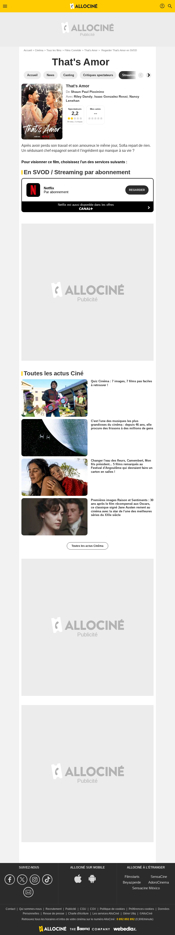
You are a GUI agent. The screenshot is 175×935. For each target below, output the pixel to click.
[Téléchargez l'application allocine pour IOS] (80, 878)
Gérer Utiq (129, 913)
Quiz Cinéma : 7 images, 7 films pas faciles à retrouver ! (121, 383)
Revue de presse (53, 913)
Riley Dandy (83, 96)
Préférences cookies (141, 909)
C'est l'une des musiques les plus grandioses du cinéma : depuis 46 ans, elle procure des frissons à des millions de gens (122, 424)
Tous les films (54, 50)
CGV (93, 909)
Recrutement (54, 909)
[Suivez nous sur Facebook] (10, 879)
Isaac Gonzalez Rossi (111, 96)
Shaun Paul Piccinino (87, 92)
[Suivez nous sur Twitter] (23, 879)
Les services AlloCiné (106, 913)
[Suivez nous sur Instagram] (35, 879)
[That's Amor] (41, 111)
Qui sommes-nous (30, 909)
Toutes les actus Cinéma (87, 546)
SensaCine (159, 877)
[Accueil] (83, 6)
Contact (10, 909)
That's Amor (91, 50)
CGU (83, 909)
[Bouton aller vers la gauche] (141, 75)
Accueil (28, 50)
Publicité (70, 909)
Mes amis (95, 109)
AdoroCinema (158, 882)
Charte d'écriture (78, 913)
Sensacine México (146, 888)
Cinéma (39, 50)
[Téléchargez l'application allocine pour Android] (94, 878)
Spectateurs (75, 109)
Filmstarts (132, 877)
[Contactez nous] (29, 892)
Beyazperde (132, 882)
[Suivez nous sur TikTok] (48, 879)
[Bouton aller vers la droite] (148, 75)
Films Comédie (73, 50)
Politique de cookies (112, 909)
